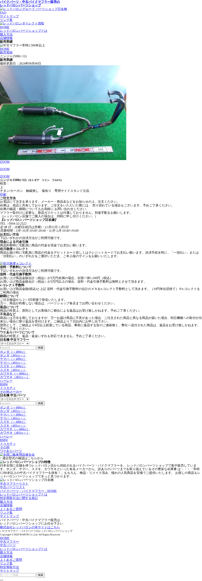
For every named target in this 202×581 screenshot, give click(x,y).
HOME (4, 49)
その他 (4, 447)
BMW (4, 384)
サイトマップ (9, 16)
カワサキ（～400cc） (15, 373)
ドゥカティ (8, 388)
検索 (40, 347)
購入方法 (6, 501)
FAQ (3, 12)
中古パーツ (8, 545)
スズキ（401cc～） (13, 370)
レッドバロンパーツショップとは (23, 494)
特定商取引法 (9, 567)
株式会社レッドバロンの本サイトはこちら (30, 527)
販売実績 (6, 52)
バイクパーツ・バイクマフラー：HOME (28, 491)
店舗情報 (6, 505)
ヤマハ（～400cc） (13, 359)
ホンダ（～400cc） (13, 351)
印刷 (3, 194)
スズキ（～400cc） (13, 366)
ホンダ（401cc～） (13, 355)
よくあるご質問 (11, 509)
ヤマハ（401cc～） (13, 362)
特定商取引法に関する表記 (19, 498)
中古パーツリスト (12, 487)
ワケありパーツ (11, 451)
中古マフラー (9, 541)
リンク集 (6, 20)
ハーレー (6, 380)
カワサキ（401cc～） (15, 377)
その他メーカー (11, 391)
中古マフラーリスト (14, 483)
